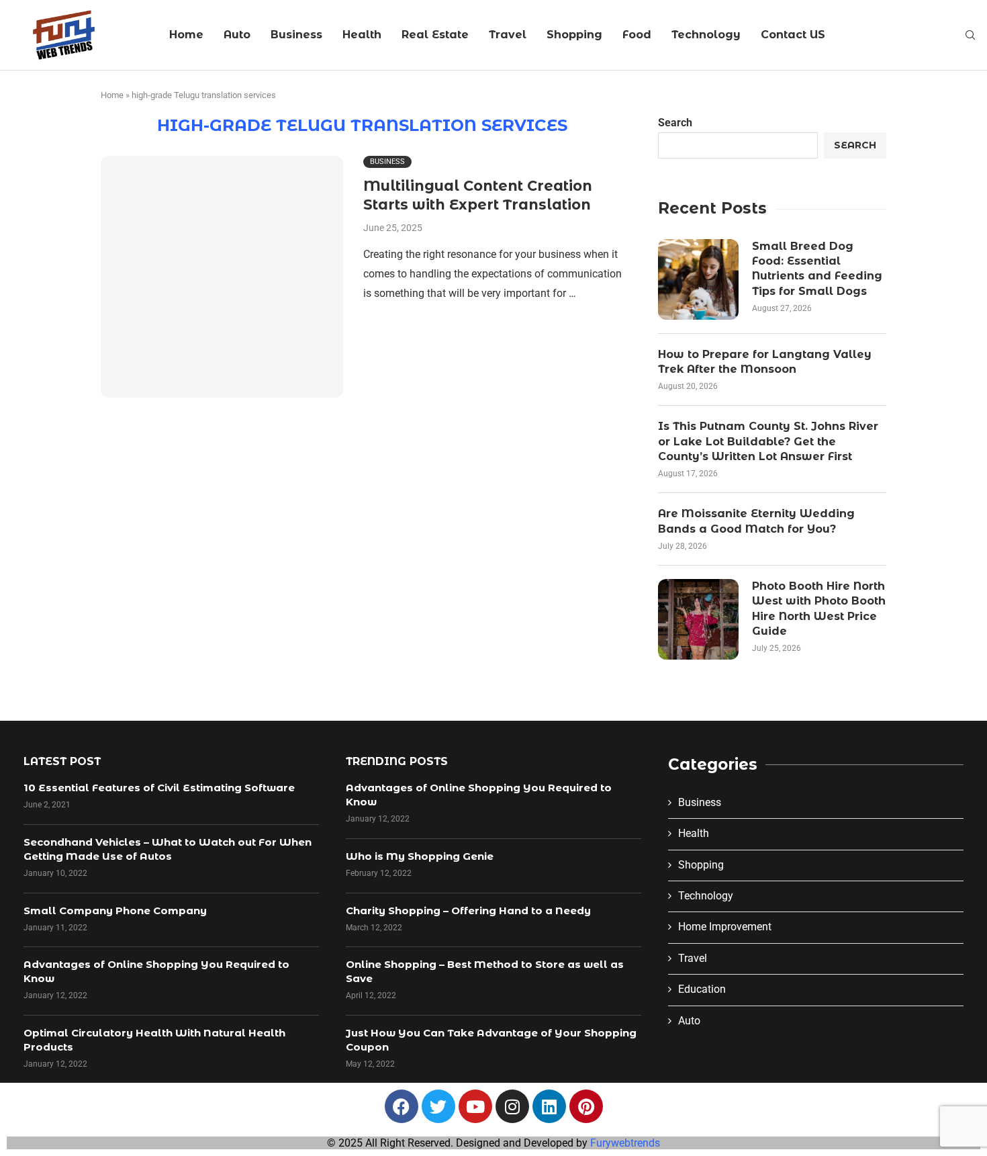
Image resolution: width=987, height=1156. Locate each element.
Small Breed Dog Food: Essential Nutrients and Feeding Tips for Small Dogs (817, 269)
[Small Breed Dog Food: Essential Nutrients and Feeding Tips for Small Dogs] (698, 279)
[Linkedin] (549, 1106)
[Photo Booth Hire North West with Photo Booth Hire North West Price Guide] (698, 619)
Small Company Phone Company (115, 910)
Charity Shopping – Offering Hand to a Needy (468, 910)
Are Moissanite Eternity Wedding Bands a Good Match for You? (756, 521)
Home (186, 34)
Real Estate (435, 34)
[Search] (970, 35)
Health (361, 34)
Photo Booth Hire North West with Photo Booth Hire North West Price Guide (819, 608)
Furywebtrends (625, 1143)
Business (296, 34)
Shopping (574, 34)
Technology (706, 34)
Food (636, 34)
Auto (237, 34)
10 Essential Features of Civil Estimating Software (159, 787)
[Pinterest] (586, 1106)
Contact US (793, 34)
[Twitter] (438, 1106)
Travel (507, 34)
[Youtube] (475, 1106)
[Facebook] (401, 1106)
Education (702, 989)
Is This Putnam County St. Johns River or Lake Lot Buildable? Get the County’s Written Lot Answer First (768, 441)
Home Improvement (724, 926)
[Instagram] (512, 1106)
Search (675, 122)
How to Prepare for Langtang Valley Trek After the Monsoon (765, 361)
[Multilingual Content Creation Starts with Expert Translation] (222, 277)
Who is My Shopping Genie (419, 856)
